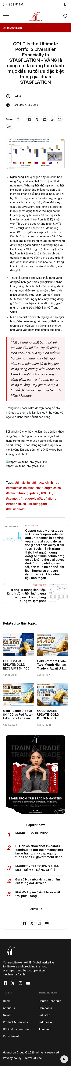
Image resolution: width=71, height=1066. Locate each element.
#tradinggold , (38, 504)
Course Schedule (50, 1001)
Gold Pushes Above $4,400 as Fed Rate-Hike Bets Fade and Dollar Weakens (18, 716)
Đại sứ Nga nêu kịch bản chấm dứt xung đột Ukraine (37, 881)
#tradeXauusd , (17, 504)
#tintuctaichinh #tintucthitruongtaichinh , (34, 488)
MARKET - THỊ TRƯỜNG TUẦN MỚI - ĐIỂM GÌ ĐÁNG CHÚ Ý (37, 868)
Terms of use (33, 1058)
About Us (9, 1008)
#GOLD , (47, 493)
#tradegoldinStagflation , (38, 498)
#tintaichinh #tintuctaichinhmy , (37, 482)
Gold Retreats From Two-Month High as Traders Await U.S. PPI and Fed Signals (51, 666)
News (7, 1015)
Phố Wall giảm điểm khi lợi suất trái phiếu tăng (37, 894)
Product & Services (15, 1022)
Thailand (45, 1029)
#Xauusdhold (15, 509)
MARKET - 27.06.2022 (31, 833)
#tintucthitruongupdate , (23, 493)
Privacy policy (12, 1058)
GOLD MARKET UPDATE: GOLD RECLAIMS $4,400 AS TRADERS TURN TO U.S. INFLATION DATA (17, 670)
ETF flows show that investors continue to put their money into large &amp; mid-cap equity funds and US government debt (39, 851)
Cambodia (45, 1008)
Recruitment (11, 1036)
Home (7, 1001)
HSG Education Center (17, 1029)
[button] (13, 4)
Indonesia (45, 1022)
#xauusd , (13, 498)
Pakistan (44, 1015)
